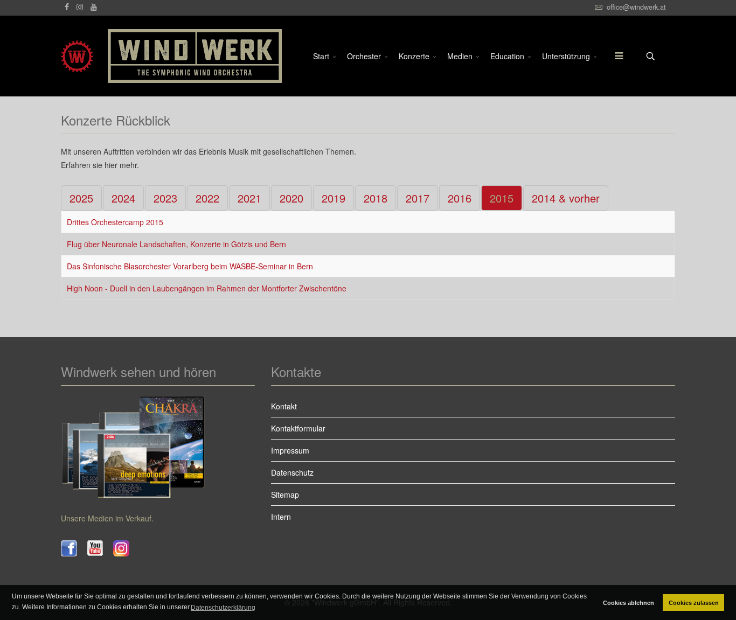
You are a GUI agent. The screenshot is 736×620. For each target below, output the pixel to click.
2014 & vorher (566, 198)
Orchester (364, 56)
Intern (281, 516)
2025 (81, 198)
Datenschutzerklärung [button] (223, 607)
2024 (123, 198)
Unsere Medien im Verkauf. (107, 518)
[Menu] (613, 56)
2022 (207, 198)
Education (507, 56)
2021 (249, 198)
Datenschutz (292, 472)
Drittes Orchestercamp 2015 (115, 222)
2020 (291, 198)
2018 (375, 198)
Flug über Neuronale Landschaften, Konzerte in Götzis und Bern (176, 244)
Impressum (290, 450)
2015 (501, 198)
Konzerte (414, 56)
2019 (333, 198)
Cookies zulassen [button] (694, 603)
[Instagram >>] (126, 548)
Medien (460, 56)
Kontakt (284, 406)
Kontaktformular (298, 428)
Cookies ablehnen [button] (628, 603)
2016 (459, 198)
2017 (417, 198)
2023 (165, 198)
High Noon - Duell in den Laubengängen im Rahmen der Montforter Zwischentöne (206, 288)
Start (321, 56)
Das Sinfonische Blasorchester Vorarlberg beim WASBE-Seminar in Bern (190, 266)
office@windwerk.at (636, 7)
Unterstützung (566, 56)
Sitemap (285, 494)
